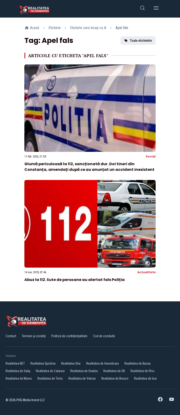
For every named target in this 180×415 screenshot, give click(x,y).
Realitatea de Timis (50, 378)
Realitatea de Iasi (145, 378)
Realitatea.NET (15, 363)
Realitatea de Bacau (137, 363)
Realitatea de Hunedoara (102, 363)
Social (151, 156)
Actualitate (146, 272)
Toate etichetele (141, 40)
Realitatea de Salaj (18, 371)
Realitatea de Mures (19, 378)
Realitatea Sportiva (43, 363)
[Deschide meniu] (156, 9)
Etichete (55, 28)
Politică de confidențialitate (69, 336)
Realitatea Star (71, 363)
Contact (11, 336)
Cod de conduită (104, 336)
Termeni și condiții (34, 336)
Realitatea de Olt (114, 371)
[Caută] (142, 8)
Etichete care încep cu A (88, 28)
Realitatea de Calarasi (50, 371)
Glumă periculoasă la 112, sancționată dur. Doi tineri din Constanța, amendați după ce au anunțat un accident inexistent (89, 166)
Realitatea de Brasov (114, 378)
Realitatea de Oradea (84, 371)
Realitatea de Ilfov (142, 371)
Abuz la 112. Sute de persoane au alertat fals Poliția (74, 279)
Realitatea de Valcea (82, 378)
